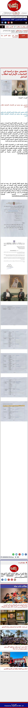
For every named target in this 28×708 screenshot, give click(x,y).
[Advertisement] (14, 53)
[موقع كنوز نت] (14, 571)
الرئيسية (25, 30)
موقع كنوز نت (21, 562)
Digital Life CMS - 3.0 (18, 705)
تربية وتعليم (19, 30)
